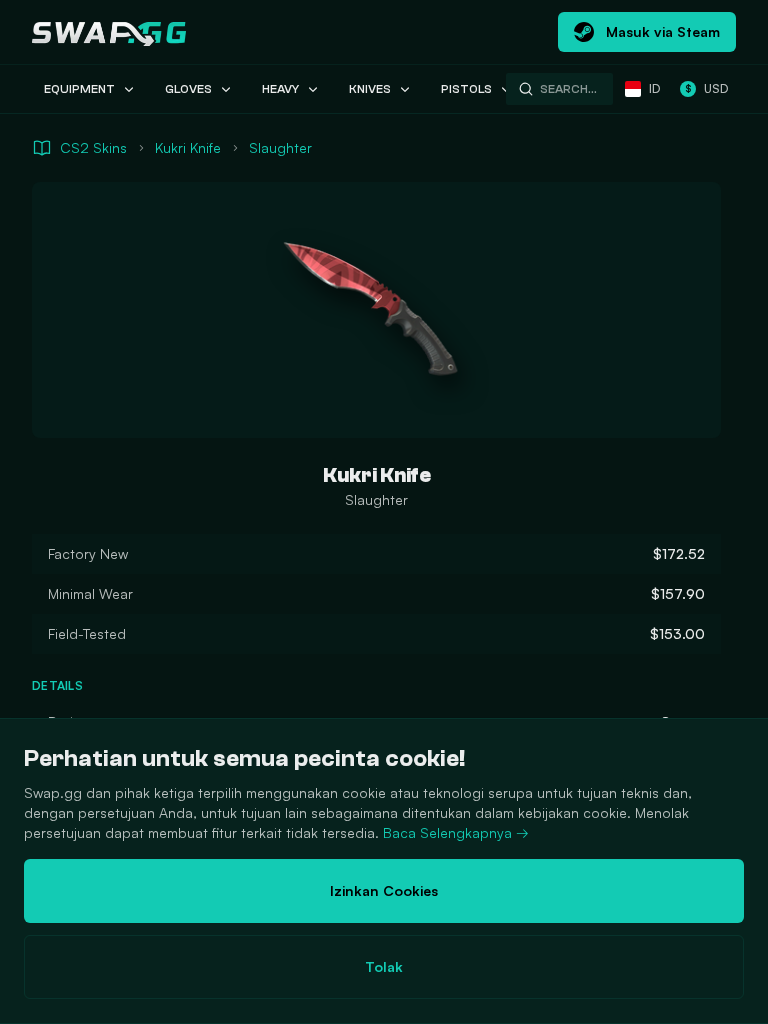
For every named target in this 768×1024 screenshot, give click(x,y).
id (654, 88)
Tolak (384, 966)
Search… (568, 89)
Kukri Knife (188, 147)
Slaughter (280, 147)
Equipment (79, 89)
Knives (370, 89)
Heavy (280, 89)
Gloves (188, 89)
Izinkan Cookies (384, 890)
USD (706, 88)
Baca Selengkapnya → (456, 832)
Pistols (466, 89)
